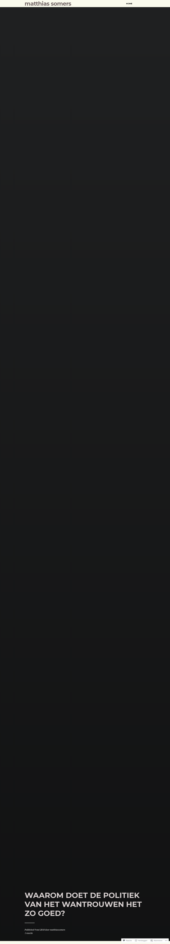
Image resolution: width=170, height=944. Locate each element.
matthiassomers (57, 929)
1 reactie (29, 933)
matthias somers (48, 3)
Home (129, 3)
